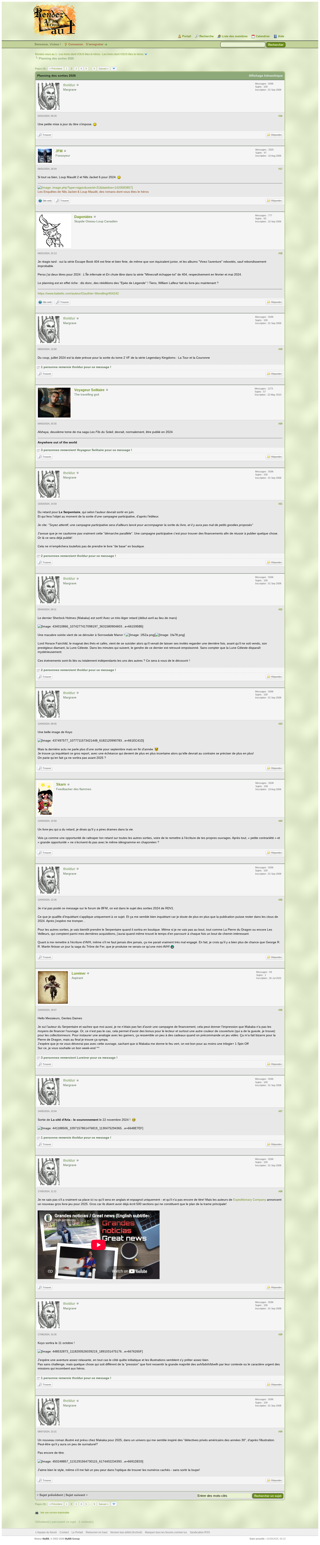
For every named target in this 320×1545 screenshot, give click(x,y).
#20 (280, 423)
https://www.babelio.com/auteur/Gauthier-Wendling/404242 (78, 293)
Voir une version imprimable (54, 1512)
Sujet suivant (75, 1495)
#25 (280, 899)
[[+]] (38, 367)
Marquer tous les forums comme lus (166, 1532)
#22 (280, 609)
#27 (280, 1111)
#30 (280, 1431)
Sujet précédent (51, 1495)
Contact (64, 1532)
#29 (280, 1334)
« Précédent (55, 68)
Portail (186, 36)
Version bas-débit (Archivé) (126, 1532)
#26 (280, 1010)
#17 (280, 168)
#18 (280, 253)
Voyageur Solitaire (89, 390)
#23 (280, 723)
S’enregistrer (94, 44)
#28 (280, 1191)
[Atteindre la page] (114, 68)
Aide (281, 36)
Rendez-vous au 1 (46, 54)
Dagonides (83, 217)
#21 (280, 503)
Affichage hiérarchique (266, 75)
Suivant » (103, 68)
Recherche (206, 36)
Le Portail (77, 1532)
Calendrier (263, 36)
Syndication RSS (200, 1532)
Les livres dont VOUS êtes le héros (79, 54)
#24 (280, 821)
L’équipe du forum (46, 1532)
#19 (280, 349)
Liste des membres (235, 36)
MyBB (45, 1538)
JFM (59, 151)
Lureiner (79, 973)
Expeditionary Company (249, 1199)
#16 (280, 116)
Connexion (75, 44)
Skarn (61, 784)
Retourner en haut (96, 1532)
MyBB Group (72, 1538)
